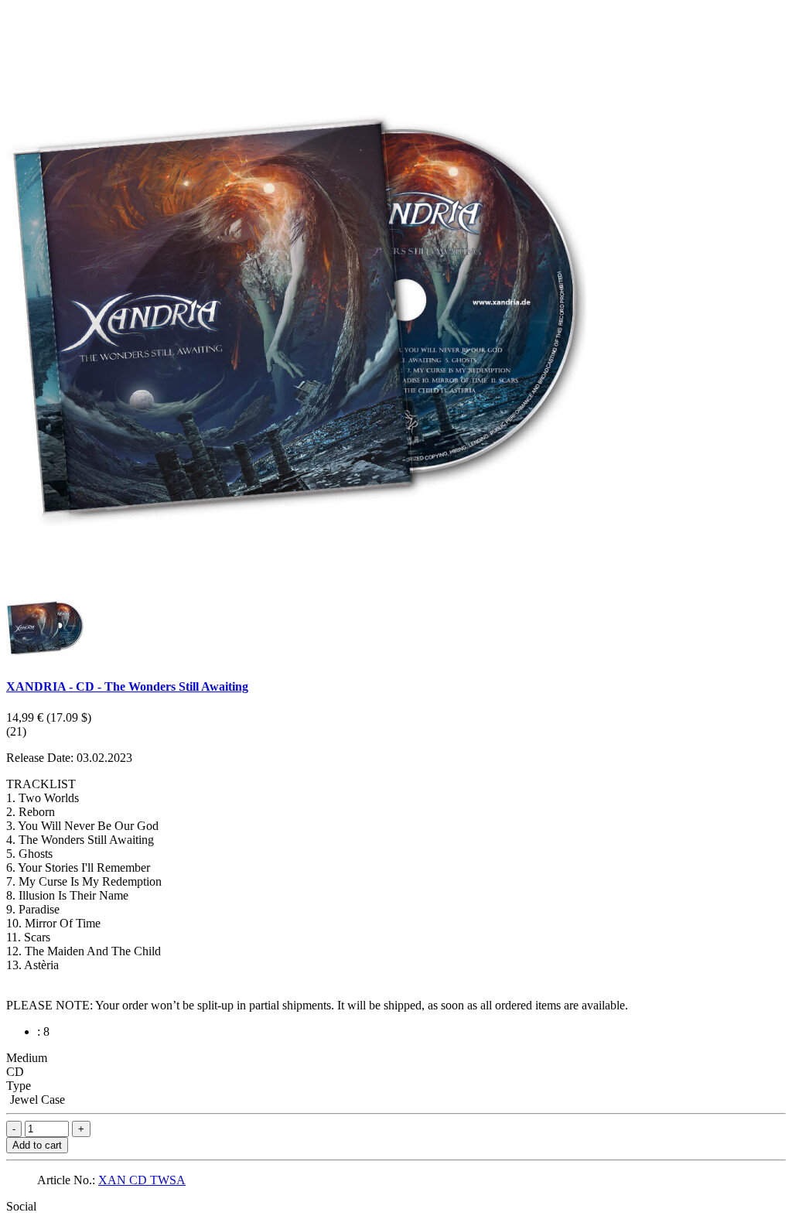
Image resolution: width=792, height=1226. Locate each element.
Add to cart (37, 1145)
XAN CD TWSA (142, 1180)
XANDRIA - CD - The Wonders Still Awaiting (127, 686)
